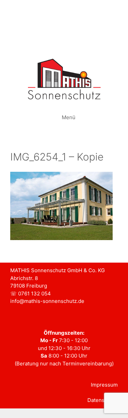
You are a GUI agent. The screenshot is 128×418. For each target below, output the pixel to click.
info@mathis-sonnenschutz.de (47, 301)
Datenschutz (102, 400)
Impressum (104, 384)
